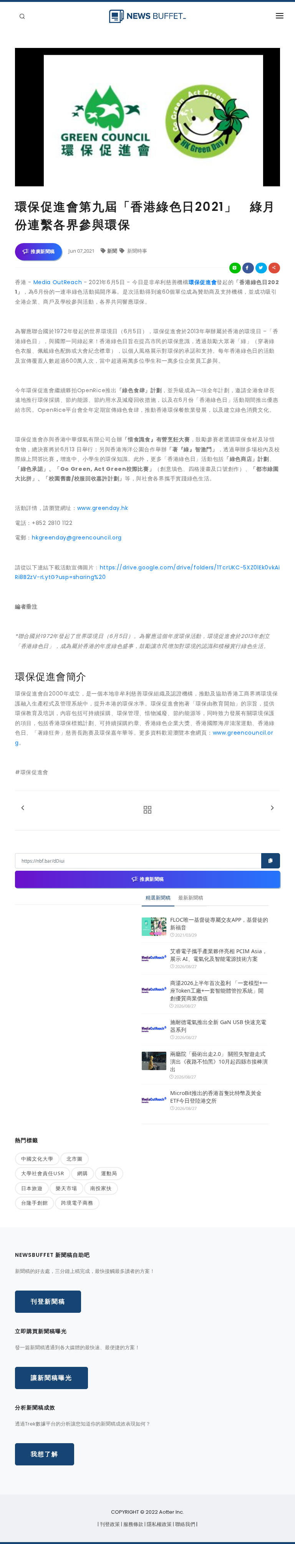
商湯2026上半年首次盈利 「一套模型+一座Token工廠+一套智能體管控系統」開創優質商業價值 (219, 990)
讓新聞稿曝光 (51, 1377)
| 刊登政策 (109, 1524)
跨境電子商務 (77, 1202)
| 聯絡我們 (184, 1524)
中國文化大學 (37, 1158)
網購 (82, 1173)
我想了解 (44, 1454)
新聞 (112, 250)
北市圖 (74, 1158)
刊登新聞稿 (48, 1301)
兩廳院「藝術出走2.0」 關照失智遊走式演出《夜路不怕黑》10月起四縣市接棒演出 (219, 1061)
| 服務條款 (132, 1524)
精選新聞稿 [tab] (158, 897)
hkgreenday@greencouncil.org (77, 537)
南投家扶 (101, 1188)
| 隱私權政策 (158, 1524)
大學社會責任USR (42, 1173)
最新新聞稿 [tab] (190, 897)
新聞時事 (136, 250)
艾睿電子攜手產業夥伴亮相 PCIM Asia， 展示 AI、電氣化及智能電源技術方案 (218, 954)
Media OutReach (57, 282)
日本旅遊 (32, 1188)
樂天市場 (66, 1188)
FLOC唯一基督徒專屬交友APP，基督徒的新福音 (219, 923)
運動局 (109, 1173)
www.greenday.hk (102, 508)
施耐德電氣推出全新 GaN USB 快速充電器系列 (218, 1025)
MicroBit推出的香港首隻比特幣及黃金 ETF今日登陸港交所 (216, 1096)
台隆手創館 (34, 1202)
